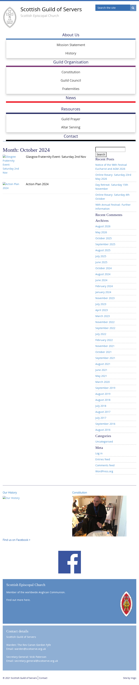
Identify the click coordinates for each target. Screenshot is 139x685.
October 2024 (103, 268)
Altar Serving (70, 127)
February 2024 (104, 286)
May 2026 (101, 232)
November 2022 (105, 322)
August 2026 (102, 226)
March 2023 (102, 316)
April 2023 (101, 310)
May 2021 (101, 376)
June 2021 (101, 370)
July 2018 (100, 406)
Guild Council (71, 80)
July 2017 (100, 417)
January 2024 (103, 292)
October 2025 (103, 238)
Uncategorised (104, 441)
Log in (99, 453)
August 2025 (102, 250)
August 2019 (102, 394)
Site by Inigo (129, 678)
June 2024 (101, 280)
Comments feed (105, 465)
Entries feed (102, 459)
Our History (10, 492)
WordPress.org (104, 471)
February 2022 (104, 340)
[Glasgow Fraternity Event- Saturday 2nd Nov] (11, 164)
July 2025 (100, 256)
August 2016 (102, 429)
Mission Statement (71, 45)
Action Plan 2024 (37, 184)
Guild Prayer (70, 119)
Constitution (71, 72)
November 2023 (105, 298)
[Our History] (11, 497)
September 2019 (105, 388)
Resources (70, 109)
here (27, 600)
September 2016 (105, 423)
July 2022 (100, 334)
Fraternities (70, 89)
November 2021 (105, 346)
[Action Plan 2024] (11, 186)
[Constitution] (99, 516)
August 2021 (102, 364)
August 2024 (102, 274)
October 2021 (103, 352)
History (70, 53)
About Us (70, 34)
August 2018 (102, 400)
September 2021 (105, 358)
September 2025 (105, 244)
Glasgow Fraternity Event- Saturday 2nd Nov (56, 157)
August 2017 (102, 412)
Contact (43, 678)
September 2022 (105, 328)
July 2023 (100, 304)
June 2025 (101, 262)
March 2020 (102, 382)
